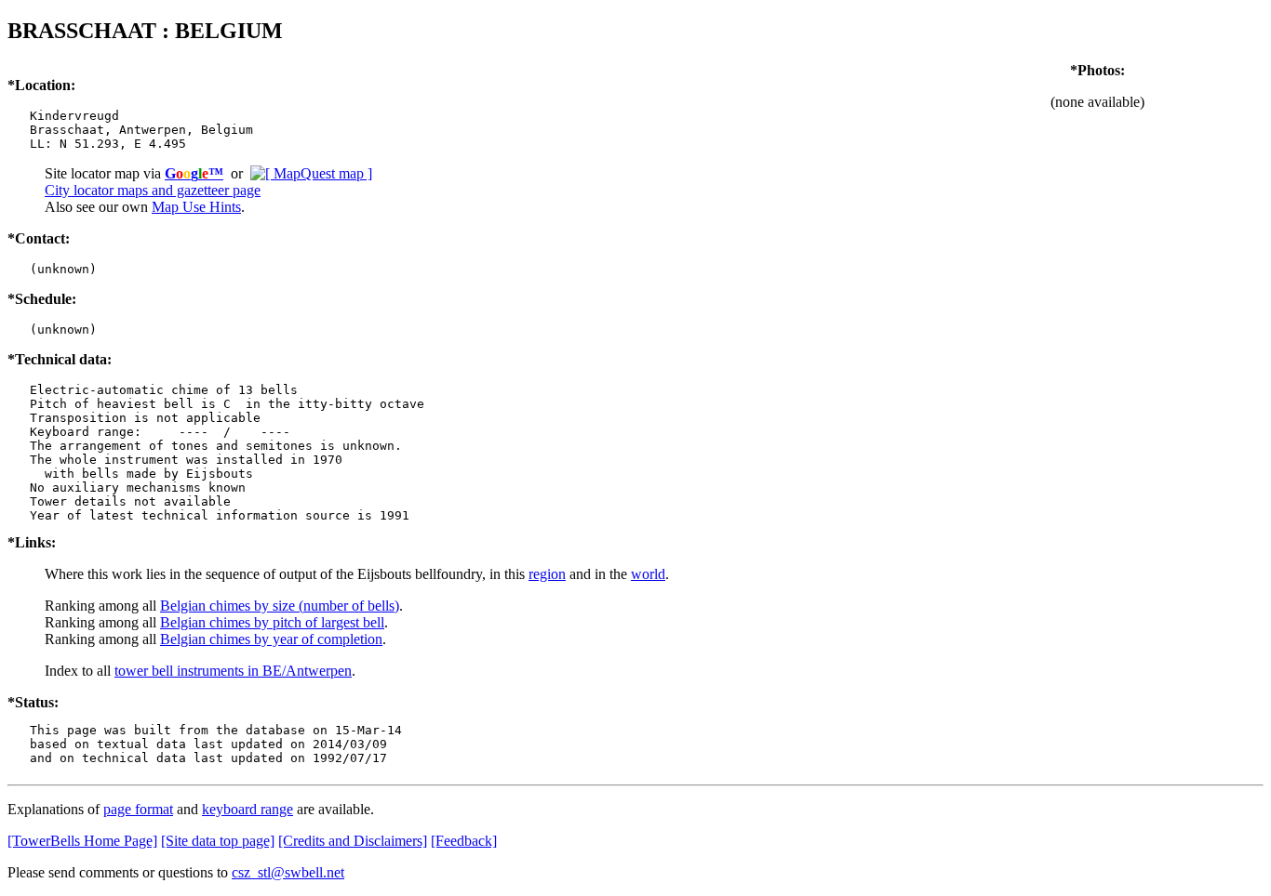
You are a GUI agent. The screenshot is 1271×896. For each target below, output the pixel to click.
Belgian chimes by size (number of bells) (279, 605)
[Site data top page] (217, 841)
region (547, 574)
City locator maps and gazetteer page (153, 190)
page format (138, 809)
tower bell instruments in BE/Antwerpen (233, 671)
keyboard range (247, 809)
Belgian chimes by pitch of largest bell (272, 622)
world (648, 574)
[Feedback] (464, 841)
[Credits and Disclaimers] (352, 841)
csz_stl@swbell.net (288, 872)
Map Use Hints (196, 207)
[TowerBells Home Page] (82, 841)
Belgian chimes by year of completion (271, 639)
